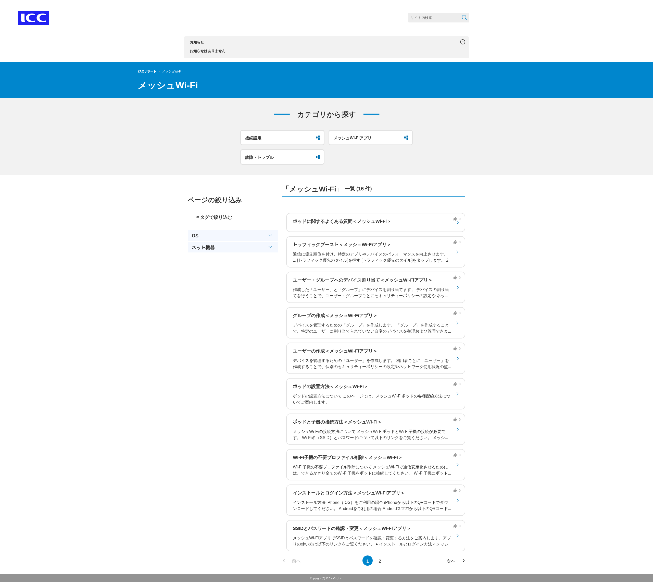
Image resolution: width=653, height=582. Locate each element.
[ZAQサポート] (33, 18)
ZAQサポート (147, 71)
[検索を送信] (464, 17)
